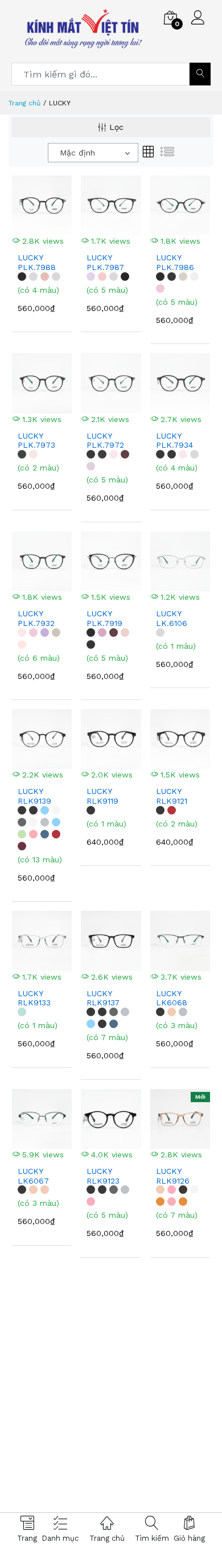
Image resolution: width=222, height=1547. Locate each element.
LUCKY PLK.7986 (175, 262)
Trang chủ (24, 103)
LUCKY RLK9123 (103, 1176)
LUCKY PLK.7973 (36, 440)
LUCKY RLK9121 (171, 796)
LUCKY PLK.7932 (36, 618)
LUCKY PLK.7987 (105, 262)
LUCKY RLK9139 (34, 796)
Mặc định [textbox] (77, 152)
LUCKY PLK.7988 (37, 262)
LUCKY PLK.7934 (174, 440)
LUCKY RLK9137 (103, 998)
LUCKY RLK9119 (102, 796)
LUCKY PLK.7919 (104, 618)
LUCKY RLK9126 (173, 1176)
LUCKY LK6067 (33, 1176)
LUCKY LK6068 (171, 998)
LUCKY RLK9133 (34, 998)
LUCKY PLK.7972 (105, 440)
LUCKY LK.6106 (171, 618)
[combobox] (93, 152)
